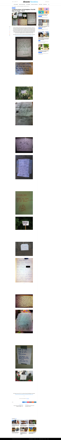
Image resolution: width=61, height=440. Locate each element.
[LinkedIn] (9, 35)
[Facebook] (9, 28)
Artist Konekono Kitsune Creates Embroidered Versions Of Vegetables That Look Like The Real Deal (23, 433)
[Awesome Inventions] (30, 2)
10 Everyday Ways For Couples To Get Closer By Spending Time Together (43, 15)
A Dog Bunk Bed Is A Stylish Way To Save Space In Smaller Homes (15, 432)
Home (12, 6)
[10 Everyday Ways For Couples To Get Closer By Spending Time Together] (43, 11)
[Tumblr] (9, 32)
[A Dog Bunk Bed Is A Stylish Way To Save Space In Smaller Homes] (16, 429)
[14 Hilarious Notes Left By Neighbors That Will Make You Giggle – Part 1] (43, 22)
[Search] (48, 4)
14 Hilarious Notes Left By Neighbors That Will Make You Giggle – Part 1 (43, 26)
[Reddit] (9, 34)
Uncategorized (15, 6)
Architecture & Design (22, 4)
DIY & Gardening (28, 4)
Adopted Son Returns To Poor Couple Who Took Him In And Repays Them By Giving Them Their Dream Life (43, 39)
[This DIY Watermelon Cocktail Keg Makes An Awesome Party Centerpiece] (43, 47)
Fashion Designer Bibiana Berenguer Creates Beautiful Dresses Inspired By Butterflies (32, 425)
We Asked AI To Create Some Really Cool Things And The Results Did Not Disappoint (15, 425)
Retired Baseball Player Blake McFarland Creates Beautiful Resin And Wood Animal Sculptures (24, 425)
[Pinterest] (9, 31)
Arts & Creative (16, 4)
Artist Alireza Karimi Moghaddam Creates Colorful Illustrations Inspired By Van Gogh (32, 433)
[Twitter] (9, 29)
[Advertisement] (24, 81)
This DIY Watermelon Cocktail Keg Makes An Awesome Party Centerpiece (43, 51)
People (39, 40)
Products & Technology (34, 4)
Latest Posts (40, 4)
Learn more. (28, 398)
